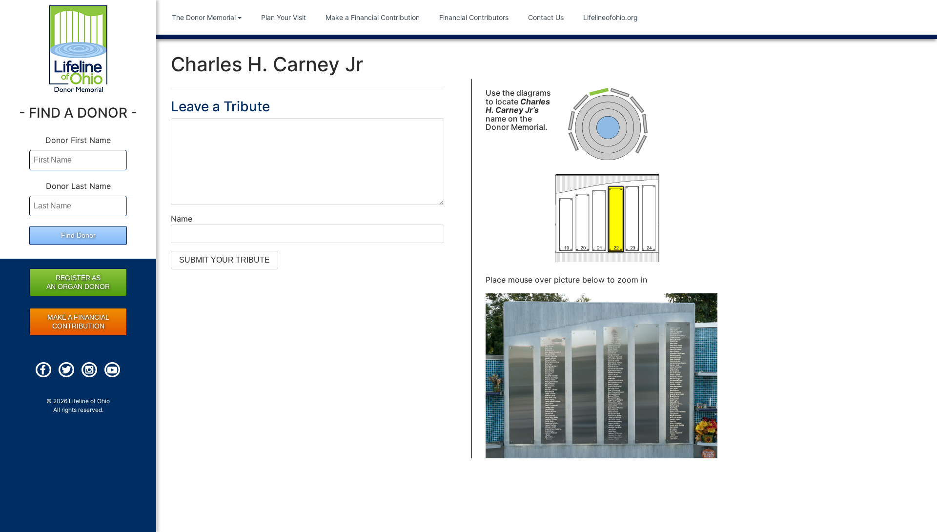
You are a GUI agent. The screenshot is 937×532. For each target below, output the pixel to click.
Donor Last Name (78, 186)
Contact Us (546, 17)
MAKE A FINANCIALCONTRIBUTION (78, 321)
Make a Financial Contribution (373, 17)
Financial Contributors (474, 17)
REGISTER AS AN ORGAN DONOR (78, 282)
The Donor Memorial (204, 17)
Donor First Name (78, 140)
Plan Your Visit (283, 17)
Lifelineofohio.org (610, 17)
